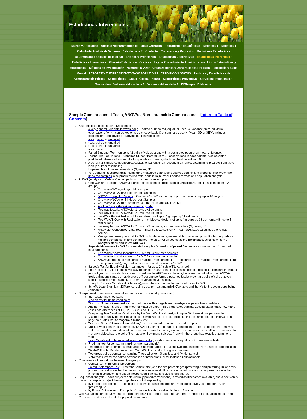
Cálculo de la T (132, 51)
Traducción (103, 84)
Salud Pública (117, 79)
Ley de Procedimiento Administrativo (179, 62)
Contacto (151, 51)
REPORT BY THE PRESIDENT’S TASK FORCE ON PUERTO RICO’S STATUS (140, 73)
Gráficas (145, 62)
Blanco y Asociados (84, 46)
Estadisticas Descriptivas (176, 57)
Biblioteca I (210, 46)
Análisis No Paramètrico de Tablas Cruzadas (132, 46)
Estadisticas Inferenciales (214, 57)
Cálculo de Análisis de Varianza (99, 51)
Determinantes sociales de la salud (99, 57)
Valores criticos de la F (128, 84)
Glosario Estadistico (123, 62)
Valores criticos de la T (162, 84)
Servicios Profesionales (216, 79)
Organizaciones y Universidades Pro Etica (181, 68)
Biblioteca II (228, 46)
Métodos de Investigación (107, 68)
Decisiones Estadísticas (213, 51)
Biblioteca (204, 84)
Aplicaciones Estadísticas (183, 46)
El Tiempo (188, 84)
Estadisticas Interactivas (89, 62)
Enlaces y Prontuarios (141, 57)
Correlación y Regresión (177, 51)
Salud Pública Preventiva (180, 79)
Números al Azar (138, 68)
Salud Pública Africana (145, 79)
